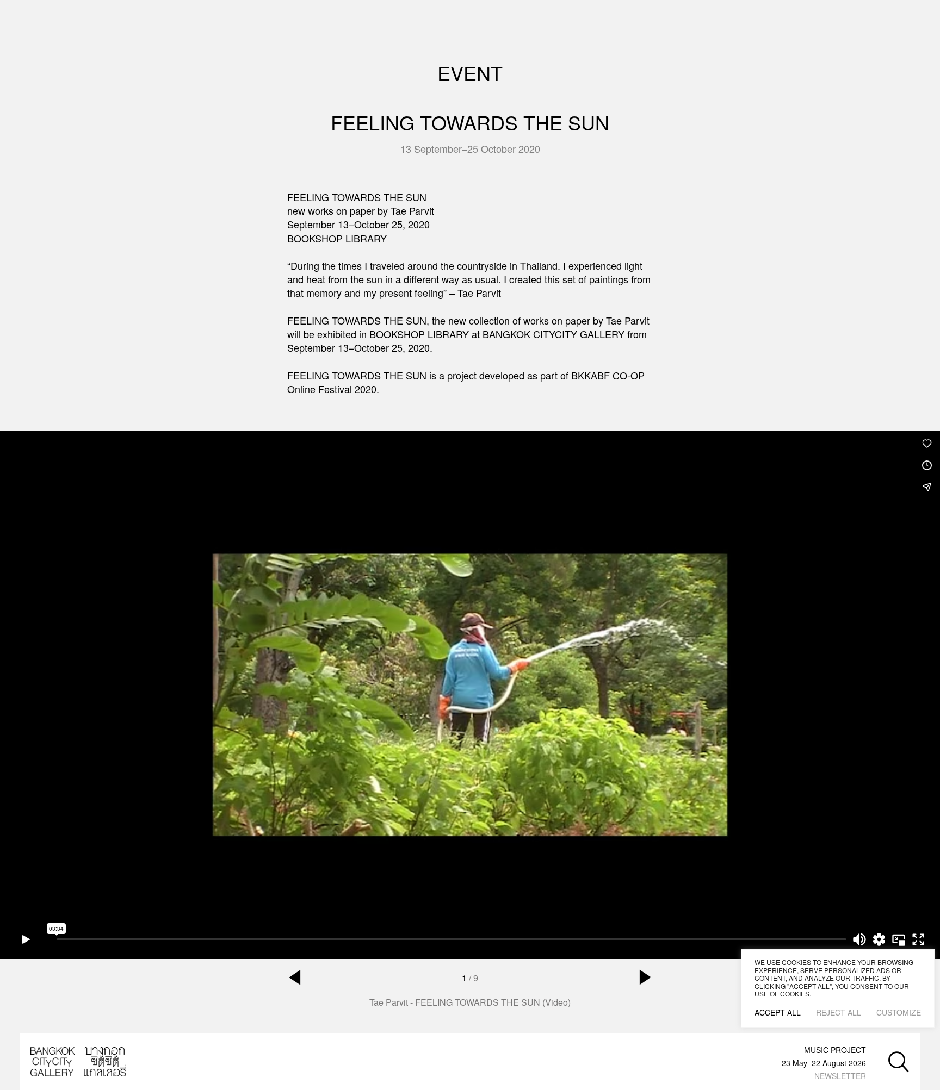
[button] (294, 977)
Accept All (778, 1012)
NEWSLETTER (840, 1075)
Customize (898, 1012)
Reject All (838, 1012)
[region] (838, 988)
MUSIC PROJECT (835, 1049)
